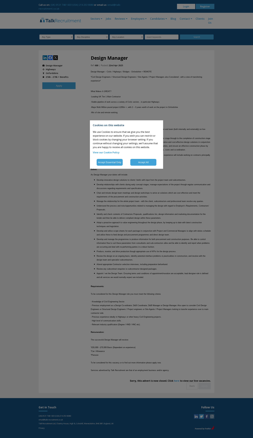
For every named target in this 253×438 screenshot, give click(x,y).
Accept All (143, 162)
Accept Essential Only (109, 162)
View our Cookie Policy (106, 152)
